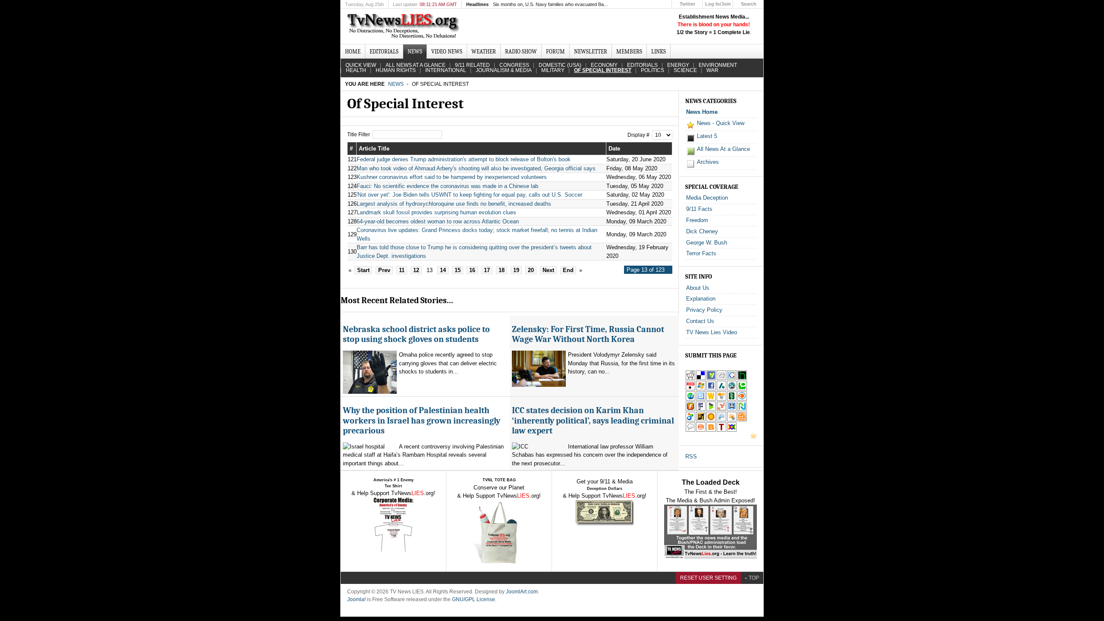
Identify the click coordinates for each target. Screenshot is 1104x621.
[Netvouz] (742, 409)
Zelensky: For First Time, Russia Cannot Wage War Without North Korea (588, 334)
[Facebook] (711, 389)
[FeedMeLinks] (701, 430)
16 (472, 270)
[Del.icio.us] (701, 378)
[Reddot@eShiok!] (690, 389)
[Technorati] (742, 389)
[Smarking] (732, 409)
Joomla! (356, 599)
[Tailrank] (721, 430)
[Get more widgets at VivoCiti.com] (711, 378)
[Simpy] (721, 399)
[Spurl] (701, 399)
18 (502, 270)
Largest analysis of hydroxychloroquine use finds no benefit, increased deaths (454, 204)
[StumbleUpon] (690, 399)
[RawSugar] (701, 420)
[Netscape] (732, 389)
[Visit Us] (753, 437)
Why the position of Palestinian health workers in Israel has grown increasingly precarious (421, 420)
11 (402, 270)
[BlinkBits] (711, 430)
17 (487, 270)
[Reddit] (690, 378)
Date (614, 148)
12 (416, 270)
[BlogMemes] (690, 430)
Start (363, 270)
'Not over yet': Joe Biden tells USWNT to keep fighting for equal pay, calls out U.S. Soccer (469, 194)
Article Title (374, 148)
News (396, 84)
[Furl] (690, 409)
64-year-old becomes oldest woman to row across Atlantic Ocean (438, 221)
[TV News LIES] (404, 26)
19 (516, 270)
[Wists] (711, 399)
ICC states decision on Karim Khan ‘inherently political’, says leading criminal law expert (593, 420)
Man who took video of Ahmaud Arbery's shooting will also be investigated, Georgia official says (476, 168)
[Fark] (701, 409)
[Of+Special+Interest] (721, 409)
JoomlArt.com (522, 592)
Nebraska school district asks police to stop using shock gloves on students (416, 334)
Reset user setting (708, 578)
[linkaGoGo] (732, 430)
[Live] (701, 389)
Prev (384, 270)
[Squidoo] (732, 420)
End (568, 270)
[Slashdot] (721, 389)
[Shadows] (690, 420)
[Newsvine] (732, 399)
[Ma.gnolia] (711, 420)
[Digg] (721, 378)
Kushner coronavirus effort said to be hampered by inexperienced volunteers (452, 177)
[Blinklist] (742, 399)
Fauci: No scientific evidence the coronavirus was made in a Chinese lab (447, 186)
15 (458, 270)
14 (443, 270)
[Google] (732, 378)
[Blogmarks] (711, 409)
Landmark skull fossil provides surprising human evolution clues (436, 212)
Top (754, 578)
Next (548, 270)
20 (531, 270)
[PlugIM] (721, 420)
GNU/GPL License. (474, 599)
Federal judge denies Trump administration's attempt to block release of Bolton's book (464, 159)
